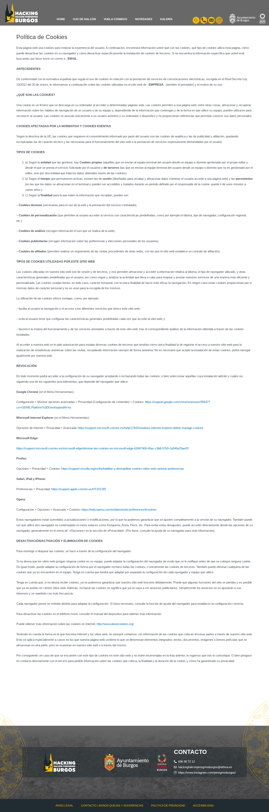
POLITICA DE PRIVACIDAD (168, 805)
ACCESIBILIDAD (203, 805)
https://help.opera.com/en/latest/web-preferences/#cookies (119, 509)
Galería (166, 19)
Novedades (143, 19)
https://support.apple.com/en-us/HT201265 (78, 489)
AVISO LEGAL (64, 805)
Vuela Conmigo (115, 19)
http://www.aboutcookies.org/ (115, 624)
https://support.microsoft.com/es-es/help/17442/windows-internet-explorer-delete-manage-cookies (140, 428)
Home (61, 19)
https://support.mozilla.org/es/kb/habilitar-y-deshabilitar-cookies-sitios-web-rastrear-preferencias (122, 468)
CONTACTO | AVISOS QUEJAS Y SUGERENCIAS (112, 805)
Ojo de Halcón (84, 19)
